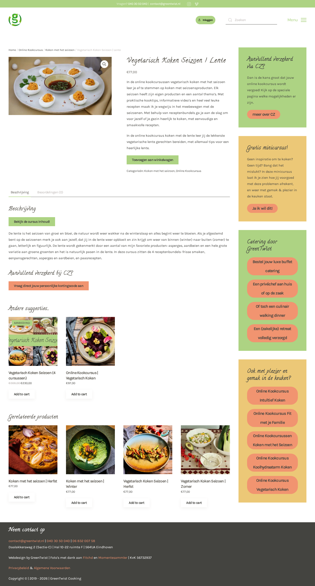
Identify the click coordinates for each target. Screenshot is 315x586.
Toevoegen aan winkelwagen (152, 160)
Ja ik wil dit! (262, 208)
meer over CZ (263, 114)
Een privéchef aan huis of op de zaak (272, 288)
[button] (296, 20)
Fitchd (88, 558)
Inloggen (208, 19)
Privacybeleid (19, 568)
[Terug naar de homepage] (15, 20)
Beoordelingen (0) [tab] (50, 192)
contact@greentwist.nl (164, 4)
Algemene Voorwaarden (52, 568)
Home (12, 49)
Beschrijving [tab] (20, 192)
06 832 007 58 (83, 541)
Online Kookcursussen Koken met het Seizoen (272, 440)
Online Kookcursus (31, 49)
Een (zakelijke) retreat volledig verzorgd (272, 333)
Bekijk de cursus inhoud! (32, 222)
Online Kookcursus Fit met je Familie (272, 418)
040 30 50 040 (137, 4)
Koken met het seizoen (60, 49)
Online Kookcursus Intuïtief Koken (272, 396)
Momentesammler (112, 558)
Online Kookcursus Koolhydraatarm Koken (272, 462)
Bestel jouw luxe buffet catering (272, 266)
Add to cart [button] (21, 394)
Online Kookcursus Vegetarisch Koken (272, 485)
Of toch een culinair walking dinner (272, 311)
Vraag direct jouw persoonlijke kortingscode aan (48, 286)
